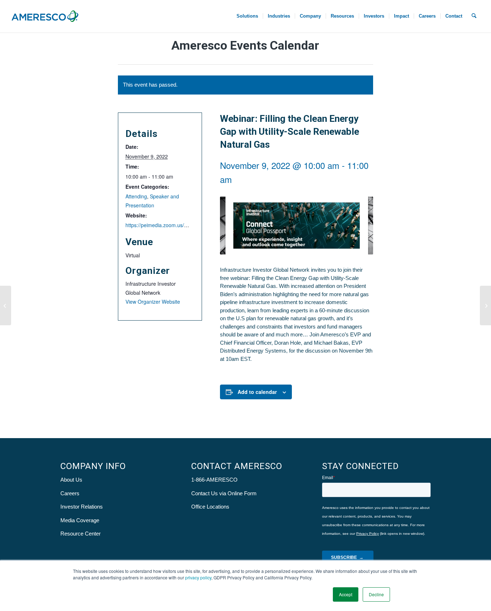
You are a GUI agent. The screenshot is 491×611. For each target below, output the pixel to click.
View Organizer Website (152, 301)
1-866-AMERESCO (214, 480)
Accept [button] (345, 594)
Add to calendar (257, 391)
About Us (71, 480)
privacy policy (198, 577)
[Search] (474, 16)
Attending (136, 196)
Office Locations (210, 507)
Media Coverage (79, 520)
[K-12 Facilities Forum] (485, 305)
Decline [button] (376, 594)
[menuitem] (247, 16)
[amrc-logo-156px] (45, 16)
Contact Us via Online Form (224, 493)
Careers (69, 493)
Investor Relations (81, 507)
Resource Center (80, 533)
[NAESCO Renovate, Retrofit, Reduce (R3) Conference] (5, 305)
